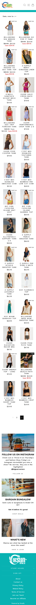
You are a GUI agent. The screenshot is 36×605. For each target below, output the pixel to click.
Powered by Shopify (18, 603)
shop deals (18, 514)
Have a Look (18, 549)
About (18, 579)
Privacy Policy (18, 585)
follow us (18, 474)
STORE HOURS (17, 568)
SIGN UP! (17, 573)
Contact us (18, 582)
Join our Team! (18, 595)
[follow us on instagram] (18, 443)
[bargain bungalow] (18, 488)
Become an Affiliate (18, 598)
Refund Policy (18, 589)
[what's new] (18, 528)
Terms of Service (18, 592)
